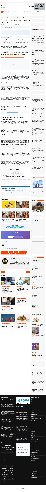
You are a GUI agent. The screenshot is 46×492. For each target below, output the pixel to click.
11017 (32, 399)
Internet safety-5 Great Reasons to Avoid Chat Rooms (37, 341)
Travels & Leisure (34, 475)
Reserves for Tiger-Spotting (9, 470)
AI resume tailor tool (19, 54)
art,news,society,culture (9, 449)
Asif (32, 35)
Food (32, 433)
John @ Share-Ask (20, 304)
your (25, 253)
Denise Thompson (35, 85)
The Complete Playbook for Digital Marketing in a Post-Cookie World (22, 289)
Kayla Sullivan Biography (5, 421)
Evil (32, 42)
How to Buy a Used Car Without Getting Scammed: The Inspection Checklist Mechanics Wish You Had (38, 125)
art (2, 449)
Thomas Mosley (4, 478)
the (11, 476)
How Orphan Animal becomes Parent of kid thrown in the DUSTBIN (38, 47)
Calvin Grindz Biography (4, 429)
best (12, 451)
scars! (4, 472)
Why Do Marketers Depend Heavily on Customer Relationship (37, 325)
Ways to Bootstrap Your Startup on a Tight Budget (38, 352)
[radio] (12, 173)
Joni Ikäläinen (34, 54)
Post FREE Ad (3, 13)
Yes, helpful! (11, 236)
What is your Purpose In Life (39, 38)
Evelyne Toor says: (35, 76)
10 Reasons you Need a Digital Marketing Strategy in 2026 (37, 314)
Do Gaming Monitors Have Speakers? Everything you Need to (38, 336)
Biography (33, 416)
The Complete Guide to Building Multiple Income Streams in (22, 326)
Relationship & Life (34, 456)
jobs (8, 466)
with (13, 480)
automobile (3, 451)
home (8, 464)
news (2, 470)
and (13, 447)
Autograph (15, 11)
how (2, 253)
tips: (9, 478)
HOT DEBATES (10, 11)
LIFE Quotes (5, 11)
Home (3, 17)
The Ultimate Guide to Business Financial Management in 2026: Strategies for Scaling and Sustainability (7, 290)
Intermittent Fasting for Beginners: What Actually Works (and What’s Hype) (37, 117)
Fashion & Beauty (34, 429)
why (9, 480)
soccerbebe (34, 63)
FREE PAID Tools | (4, 95)
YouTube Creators (34, 477)
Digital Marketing (17, 24)
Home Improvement (34, 439)
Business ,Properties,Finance (9, 17)
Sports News (33, 469)
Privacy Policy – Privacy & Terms (6, 433)
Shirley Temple (34, 50)
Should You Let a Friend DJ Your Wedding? (37, 356)
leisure (12, 466)
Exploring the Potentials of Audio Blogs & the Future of (37, 288)
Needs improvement (19, 236)
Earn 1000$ (24, 11)
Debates (32, 422)
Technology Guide (34, 471)
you (4, 482)
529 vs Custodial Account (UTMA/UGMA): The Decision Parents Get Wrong (38, 129)
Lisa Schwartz (4, 468)
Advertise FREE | (10, 95)
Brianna (17, 421)
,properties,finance (8, 445)
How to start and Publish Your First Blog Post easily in (37, 277)
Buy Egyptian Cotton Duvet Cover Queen (8, 455)
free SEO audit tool (10, 54)
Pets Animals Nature (34, 452)
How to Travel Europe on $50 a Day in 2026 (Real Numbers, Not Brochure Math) (38, 109)
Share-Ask (4, 6)
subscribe (23, 176)
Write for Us (2, 420)
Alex (33, 38)
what (6, 480)
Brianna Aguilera (35, 59)
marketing (7, 253)
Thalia (33, 40)
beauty (9, 451)
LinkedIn (22, 227)
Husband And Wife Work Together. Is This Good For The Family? (15, 193)
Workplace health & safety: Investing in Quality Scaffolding (38, 293)
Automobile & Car (34, 414)
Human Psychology (34, 441)
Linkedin (44, 1)
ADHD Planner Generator (20, 57)
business (12, 79)
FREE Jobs (20, 11)
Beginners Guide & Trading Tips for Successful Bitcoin (14, 190)
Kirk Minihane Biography (36, 303)
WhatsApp (17, 227)
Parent (35, 11)
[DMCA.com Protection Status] (23, 400)
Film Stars (33, 431)
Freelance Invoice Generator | (10, 57)
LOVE (38, 11)
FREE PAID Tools (30, 11)
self (11, 472)
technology (4, 476)
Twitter (43, 1)
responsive (13, 253)
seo (17, 253)
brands (4, 453)
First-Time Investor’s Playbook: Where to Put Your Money (22, 301)
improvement (4, 466)
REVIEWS (33, 460)
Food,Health (33, 435)
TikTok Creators (33, 473)
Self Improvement (34, 462)
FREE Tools (33, 437)
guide (3, 464)
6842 (32, 401)
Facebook (42, 1)
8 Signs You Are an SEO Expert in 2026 (7, 425)
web (21, 253)
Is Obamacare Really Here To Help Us (11, 192)
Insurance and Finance (35, 443)
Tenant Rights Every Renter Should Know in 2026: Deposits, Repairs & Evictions (37, 133)
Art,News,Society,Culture (35, 410)
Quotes (32, 454)
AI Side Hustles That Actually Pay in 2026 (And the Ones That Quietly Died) (38, 105)
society (12, 474)
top (13, 478)
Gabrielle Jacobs (35, 72)
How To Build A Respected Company (12, 112)
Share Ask (2, 24)
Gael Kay (33, 81)
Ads (40, 11)
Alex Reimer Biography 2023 (6, 447)
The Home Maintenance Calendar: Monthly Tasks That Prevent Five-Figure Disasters (37, 100)
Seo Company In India (5, 474)
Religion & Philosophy (34, 458)
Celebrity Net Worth (34, 420)
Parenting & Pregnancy (35, 450)
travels (3, 480)
